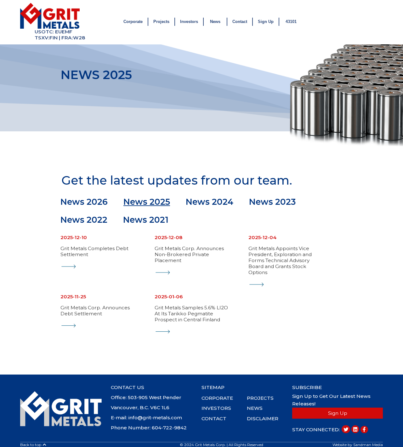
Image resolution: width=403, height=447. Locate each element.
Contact (239, 21)
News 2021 (145, 220)
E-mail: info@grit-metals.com (146, 418)
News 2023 (272, 202)
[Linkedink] (355, 429)
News (215, 21)
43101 (291, 21)
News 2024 (209, 202)
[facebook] (364, 429)
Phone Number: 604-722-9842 (149, 428)
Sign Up (266, 21)
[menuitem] (224, 398)
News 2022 (83, 220)
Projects (161, 21)
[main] (61, 408)
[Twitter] (346, 429)
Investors (189, 21)
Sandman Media (368, 444)
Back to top (31, 444)
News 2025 (146, 202)
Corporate (133, 21)
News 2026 (84, 202)
